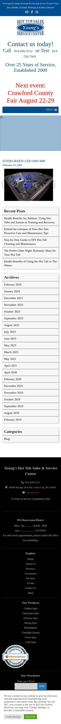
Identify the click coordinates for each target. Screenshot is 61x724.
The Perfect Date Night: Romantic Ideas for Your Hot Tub (30, 252)
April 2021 (10, 365)
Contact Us (30, 588)
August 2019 (11, 413)
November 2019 (13, 392)
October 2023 (12, 311)
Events (30, 583)
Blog (7, 438)
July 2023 (10, 331)
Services (30, 578)
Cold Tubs (30, 642)
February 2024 (12, 284)
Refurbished (30, 627)
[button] (49, 110)
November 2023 (13, 304)
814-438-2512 (23, 51)
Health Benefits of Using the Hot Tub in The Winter (30, 263)
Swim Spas (30, 637)
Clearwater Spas (30, 613)
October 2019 (12, 399)
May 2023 (10, 345)
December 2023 (13, 298)
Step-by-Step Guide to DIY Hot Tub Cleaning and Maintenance (25, 241)
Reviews (30, 568)
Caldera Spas (30, 608)
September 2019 (13, 406)
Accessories (30, 573)
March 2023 (11, 352)
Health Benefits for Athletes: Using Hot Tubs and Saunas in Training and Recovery (29, 220)
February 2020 (12, 379)
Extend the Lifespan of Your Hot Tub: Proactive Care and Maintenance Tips (26, 231)
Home (30, 559)
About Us (31, 564)
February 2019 (12, 419)
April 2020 (10, 372)
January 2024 (12, 291)
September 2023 (13, 318)
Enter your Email (25, 681)
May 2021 (10, 358)
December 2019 (13, 385)
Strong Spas (30, 623)
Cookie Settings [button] (13, 716)
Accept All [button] (30, 716)
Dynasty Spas (30, 618)
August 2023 (11, 325)
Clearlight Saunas (30, 632)
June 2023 (10, 338)
